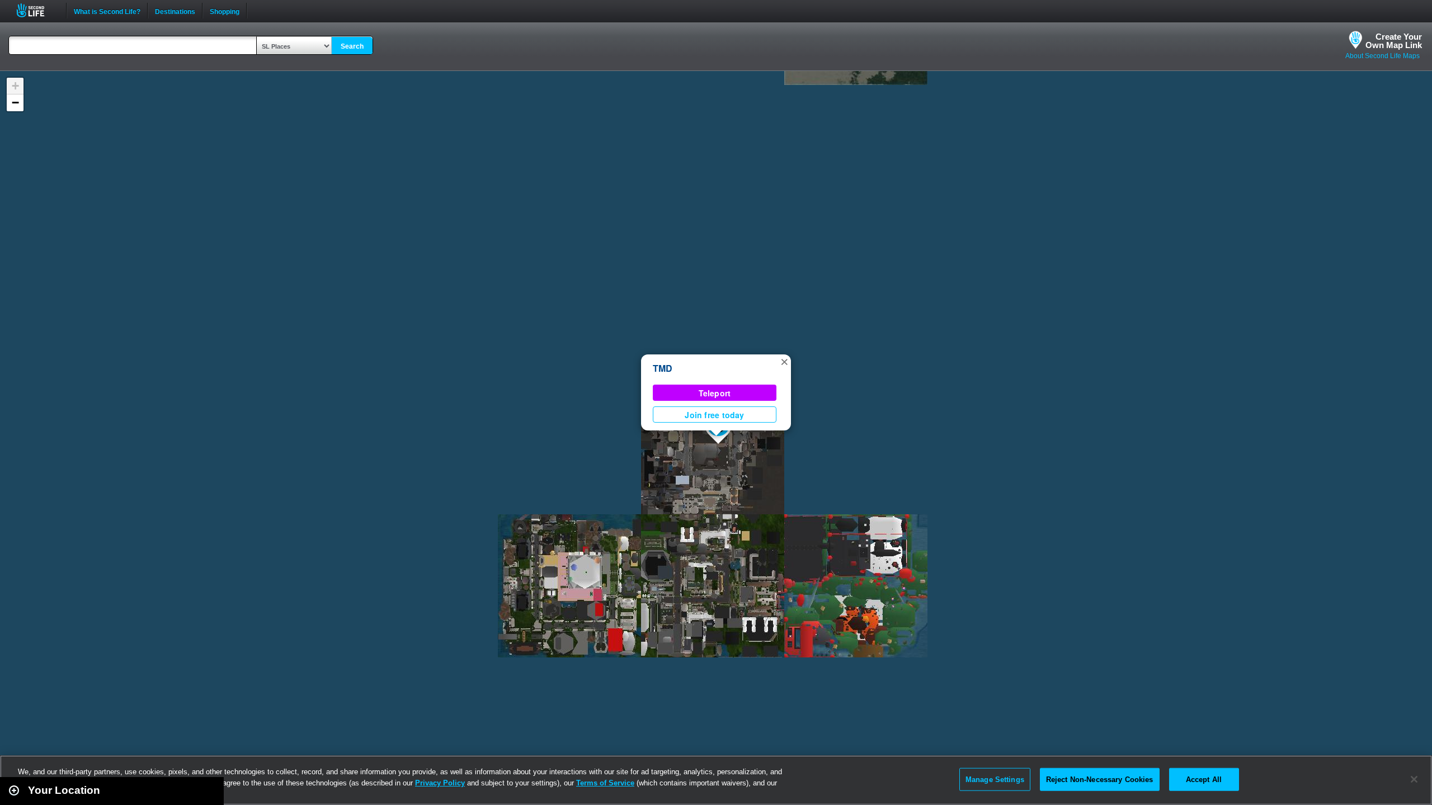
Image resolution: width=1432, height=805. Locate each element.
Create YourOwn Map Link (1393, 41)
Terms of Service (605, 783)
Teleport (715, 393)
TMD (663, 368)
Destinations (175, 10)
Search (352, 46)
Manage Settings (994, 779)
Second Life (37, 10)
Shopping (224, 10)
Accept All (1204, 779)
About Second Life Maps (1382, 56)
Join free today (714, 414)
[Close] (1414, 779)
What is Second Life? (107, 10)
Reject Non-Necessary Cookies (1099, 779)
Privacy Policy (440, 783)
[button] (784, 361)
